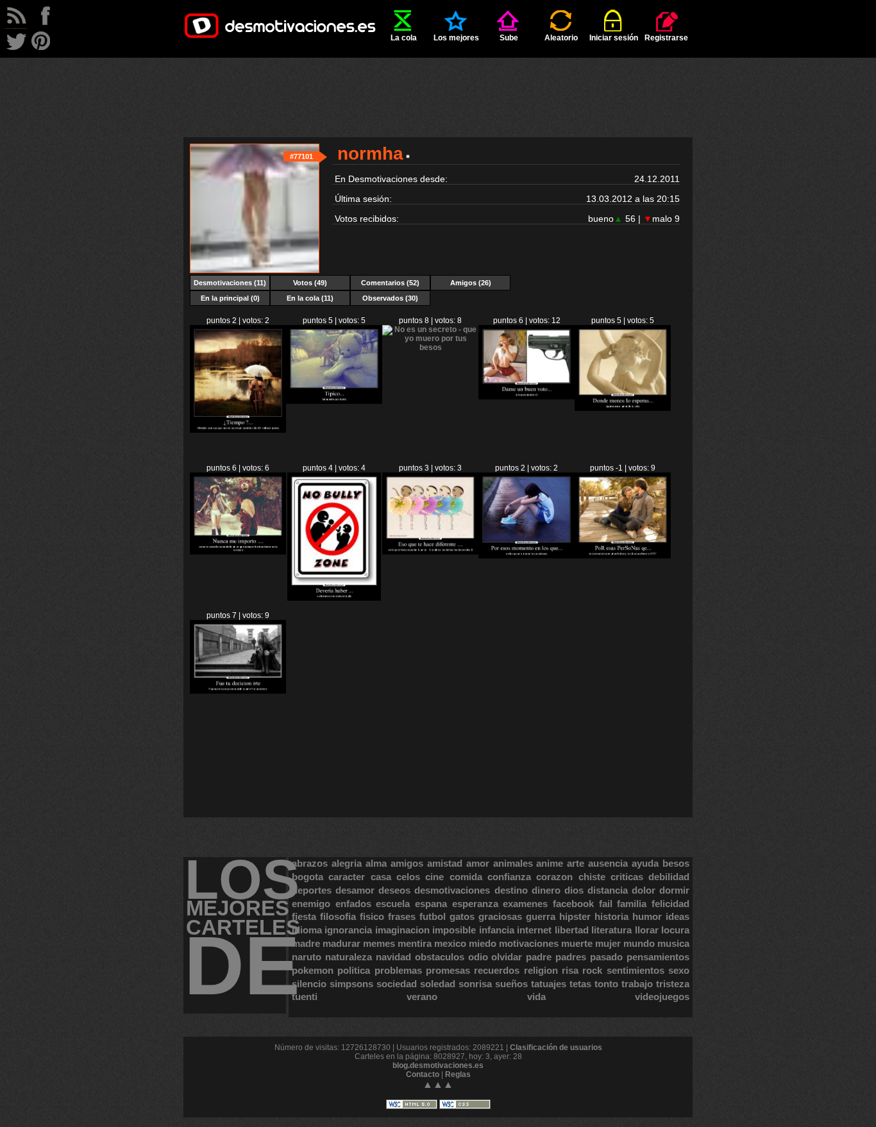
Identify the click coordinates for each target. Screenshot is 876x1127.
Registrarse (666, 37)
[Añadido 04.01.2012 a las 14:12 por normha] (238, 551)
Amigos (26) (470, 283)
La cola (404, 37)
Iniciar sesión (613, 37)
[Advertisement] (438, 86)
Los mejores (456, 37)
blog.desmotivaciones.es (438, 1065)
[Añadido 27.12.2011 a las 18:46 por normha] (623, 555)
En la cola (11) (310, 298)
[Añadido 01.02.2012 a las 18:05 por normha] (238, 430)
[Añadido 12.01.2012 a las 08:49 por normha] (623, 408)
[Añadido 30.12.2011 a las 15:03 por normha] (430, 551)
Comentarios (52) (390, 283)
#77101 (301, 156)
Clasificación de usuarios (556, 1047)
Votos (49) (310, 283)
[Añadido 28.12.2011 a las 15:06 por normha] (526, 555)
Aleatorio (561, 37)
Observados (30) (390, 298)
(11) (230, 283)
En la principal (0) (230, 298)
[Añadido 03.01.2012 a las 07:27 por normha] (333, 598)
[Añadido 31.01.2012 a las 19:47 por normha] (334, 401)
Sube (509, 37)
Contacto (422, 1074)
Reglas (458, 1074)
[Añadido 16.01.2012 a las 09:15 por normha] (526, 396)
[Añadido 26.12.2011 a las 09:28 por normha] (238, 691)
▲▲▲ (438, 1084)
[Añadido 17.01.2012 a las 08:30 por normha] (430, 347)
